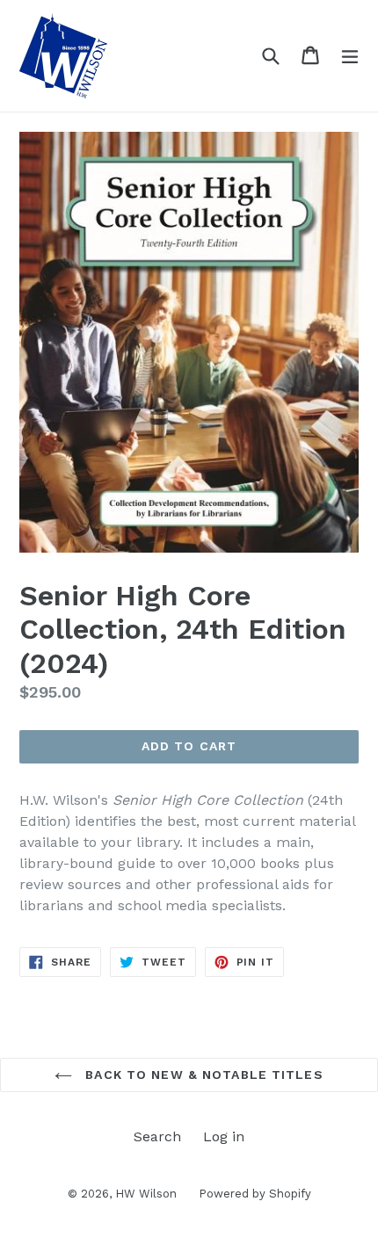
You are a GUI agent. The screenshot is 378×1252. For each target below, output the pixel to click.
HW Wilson (146, 1193)
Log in (223, 1136)
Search (157, 1136)
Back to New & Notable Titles (202, 1074)
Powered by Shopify (255, 1193)
